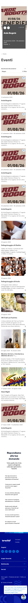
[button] (5, 27)
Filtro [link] (25, 71)
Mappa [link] (4, 71)
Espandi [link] (6, 44)
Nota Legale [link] (4, 577)
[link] (2, 551)
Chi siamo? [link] (17, 539)
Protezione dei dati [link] (14, 577)
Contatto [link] (17, 542)
